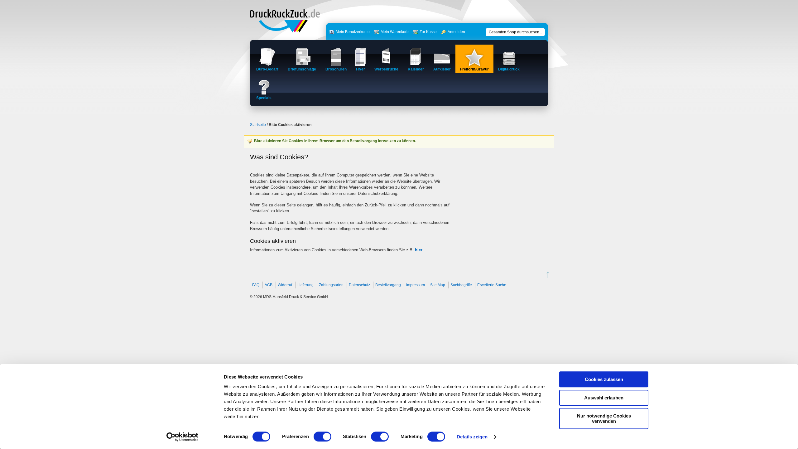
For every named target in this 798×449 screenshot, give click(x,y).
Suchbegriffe (461, 285)
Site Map (437, 285)
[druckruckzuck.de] (285, 31)
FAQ (255, 285)
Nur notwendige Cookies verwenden (604, 418)
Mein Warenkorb (395, 32)
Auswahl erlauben (603, 397)
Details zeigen (472, 436)
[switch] (322, 437)
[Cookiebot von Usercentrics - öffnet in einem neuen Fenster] (182, 437)
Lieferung (305, 285)
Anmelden (456, 32)
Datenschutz (359, 285)
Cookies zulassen (604, 379)
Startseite (258, 125)
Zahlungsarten (331, 285)
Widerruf (285, 285)
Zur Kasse (428, 32)
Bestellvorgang (388, 285)
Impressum (415, 285)
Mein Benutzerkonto (353, 32)
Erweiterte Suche (491, 285)
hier (418, 250)
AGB (268, 285)
